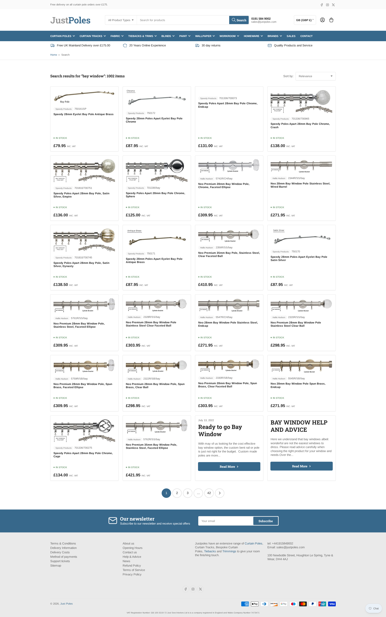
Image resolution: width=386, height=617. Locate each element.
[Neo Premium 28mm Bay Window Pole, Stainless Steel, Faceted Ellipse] (84, 305)
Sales (291, 35)
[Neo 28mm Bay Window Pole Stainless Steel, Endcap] (229, 305)
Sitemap (55, 565)
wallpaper (203, 35)
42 (209, 493)
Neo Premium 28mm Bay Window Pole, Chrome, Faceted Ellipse (223, 185)
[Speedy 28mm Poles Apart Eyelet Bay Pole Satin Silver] (302, 237)
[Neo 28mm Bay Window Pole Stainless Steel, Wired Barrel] (302, 166)
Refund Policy (132, 565)
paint (183, 35)
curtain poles (60, 35)
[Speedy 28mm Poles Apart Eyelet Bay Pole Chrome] (157, 98)
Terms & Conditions (63, 543)
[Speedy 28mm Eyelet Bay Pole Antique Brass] (84, 96)
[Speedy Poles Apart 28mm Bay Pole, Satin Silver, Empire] (84, 170)
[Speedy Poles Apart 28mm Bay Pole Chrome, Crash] (302, 101)
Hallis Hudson (206, 179)
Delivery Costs (60, 552)
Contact (306, 35)
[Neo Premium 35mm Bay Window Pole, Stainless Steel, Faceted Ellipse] (157, 426)
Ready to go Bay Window (220, 430)
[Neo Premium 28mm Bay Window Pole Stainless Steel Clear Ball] (302, 305)
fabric (115, 35)
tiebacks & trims (140, 35)
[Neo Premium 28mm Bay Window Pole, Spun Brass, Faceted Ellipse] (84, 365)
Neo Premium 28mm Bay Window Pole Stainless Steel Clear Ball (296, 324)
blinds (166, 35)
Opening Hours (133, 547)
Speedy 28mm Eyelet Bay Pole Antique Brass (83, 114)
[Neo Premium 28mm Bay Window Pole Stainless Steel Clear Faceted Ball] (157, 304)
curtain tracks (91, 35)
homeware (251, 35)
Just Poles (66, 603)
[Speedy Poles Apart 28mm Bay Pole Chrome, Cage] (84, 430)
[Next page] (219, 493)
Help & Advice (132, 556)
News (126, 561)
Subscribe (266, 521)
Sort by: (288, 76)
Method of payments (63, 556)
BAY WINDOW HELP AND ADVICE (299, 425)
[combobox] (193, 20)
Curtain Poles (253, 543)
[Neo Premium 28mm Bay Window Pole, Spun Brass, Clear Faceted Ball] (229, 365)
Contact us (130, 552)
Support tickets (60, 561)
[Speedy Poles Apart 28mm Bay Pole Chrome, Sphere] (157, 170)
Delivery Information (63, 547)
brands (273, 35)
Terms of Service (134, 570)
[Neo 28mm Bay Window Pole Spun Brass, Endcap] (302, 365)
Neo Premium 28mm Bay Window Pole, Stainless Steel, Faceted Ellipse (79, 325)
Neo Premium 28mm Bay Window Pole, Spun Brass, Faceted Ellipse (82, 386)
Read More (227, 467)
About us (128, 543)
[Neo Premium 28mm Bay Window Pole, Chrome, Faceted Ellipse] (229, 166)
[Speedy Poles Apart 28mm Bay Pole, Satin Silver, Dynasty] (84, 240)
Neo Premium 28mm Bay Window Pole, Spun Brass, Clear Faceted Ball (227, 385)
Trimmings (229, 551)
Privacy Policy (132, 574)
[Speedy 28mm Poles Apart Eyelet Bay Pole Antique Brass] (157, 238)
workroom (228, 35)
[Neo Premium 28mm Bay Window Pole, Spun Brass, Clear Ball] (157, 365)
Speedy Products (63, 109)
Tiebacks (210, 551)
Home (53, 54)
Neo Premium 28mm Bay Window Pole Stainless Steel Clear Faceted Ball (151, 324)
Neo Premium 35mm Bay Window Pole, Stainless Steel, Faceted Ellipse (151, 446)
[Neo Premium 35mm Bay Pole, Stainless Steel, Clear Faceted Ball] (229, 235)
